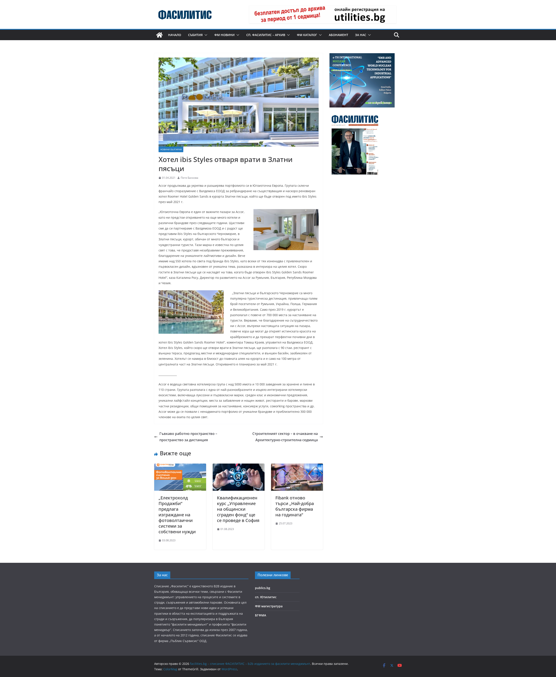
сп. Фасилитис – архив (265, 35)
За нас (360, 35)
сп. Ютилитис (265, 597)
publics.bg (262, 588)
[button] (205, 35)
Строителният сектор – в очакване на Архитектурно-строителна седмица (285, 436)
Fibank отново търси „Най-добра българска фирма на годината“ (294, 506)
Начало (174, 35)
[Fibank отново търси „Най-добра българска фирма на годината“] (297, 466)
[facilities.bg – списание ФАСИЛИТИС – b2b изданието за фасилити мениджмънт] (159, 35)
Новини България (171, 149)
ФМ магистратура (269, 606)
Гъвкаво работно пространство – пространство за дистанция (188, 436)
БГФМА (260, 615)
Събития (195, 35)
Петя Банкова (189, 178)
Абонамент (338, 35)
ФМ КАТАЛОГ (307, 35)
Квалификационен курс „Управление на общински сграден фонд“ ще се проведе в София (238, 509)
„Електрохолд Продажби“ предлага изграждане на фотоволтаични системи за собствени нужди (177, 515)
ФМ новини (224, 35)
